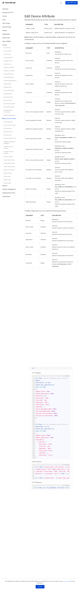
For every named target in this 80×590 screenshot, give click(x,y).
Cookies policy (66, 581)
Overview (5, 9)
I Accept (40, 586)
